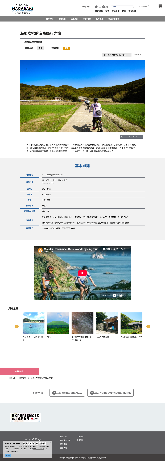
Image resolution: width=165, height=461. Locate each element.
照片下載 (63, 444)
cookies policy (38, 449)
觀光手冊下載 (113, 19)
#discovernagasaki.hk (112, 392)
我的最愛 (144, 7)
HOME (12, 378)
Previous (17, 326)
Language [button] (86, 7)
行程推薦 (62, 19)
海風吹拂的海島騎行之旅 (42, 378)
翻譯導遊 (80, 440)
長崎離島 (99, 19)
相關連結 (80, 437)
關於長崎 (49, 19)
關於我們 (63, 437)
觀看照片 (132, 137)
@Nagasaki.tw (69, 392)
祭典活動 (87, 19)
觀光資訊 (23, 378)
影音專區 (63, 448)
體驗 (66, 48)
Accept (8, 455)
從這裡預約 (19, 371)
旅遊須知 (74, 19)
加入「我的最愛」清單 (117, 55)
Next (148, 326)
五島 (40, 48)
